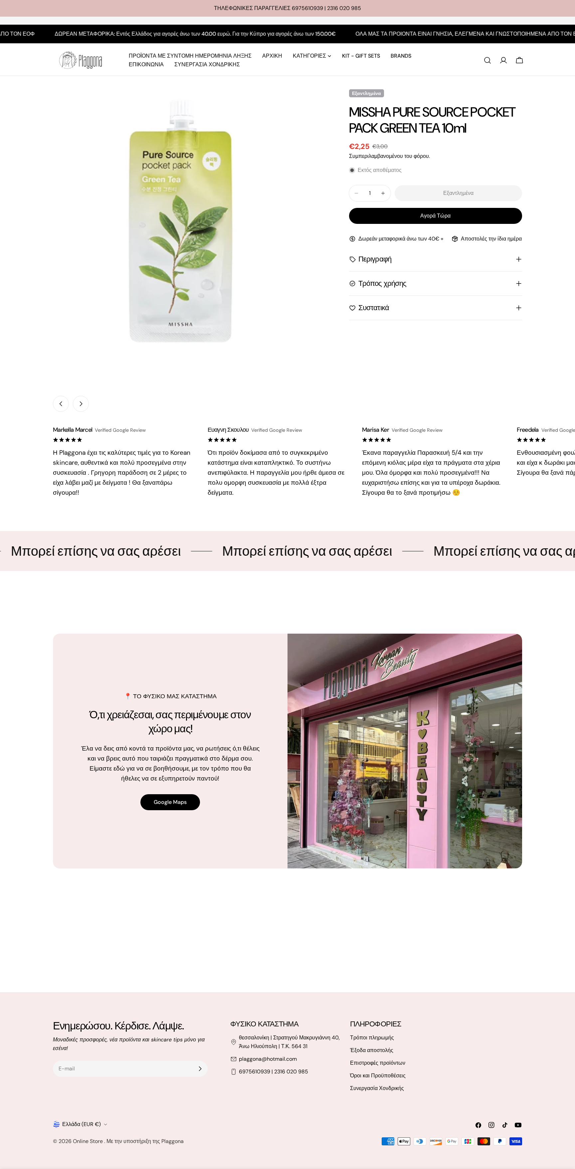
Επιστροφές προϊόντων (377, 1062)
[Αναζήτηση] (487, 60)
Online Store (88, 1141)
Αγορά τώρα (435, 215)
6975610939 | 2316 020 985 (273, 1071)
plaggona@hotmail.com (268, 1058)
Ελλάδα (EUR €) (81, 1124)
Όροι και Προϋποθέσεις (378, 1075)
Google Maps (170, 802)
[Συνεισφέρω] (200, 1069)
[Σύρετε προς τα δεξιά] (81, 404)
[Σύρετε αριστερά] (61, 404)
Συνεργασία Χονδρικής (377, 1088)
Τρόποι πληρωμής (372, 1037)
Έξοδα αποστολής (371, 1050)
